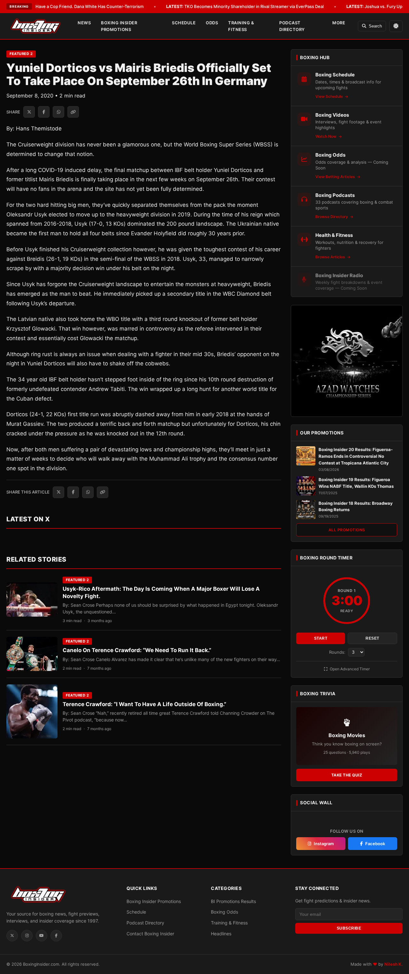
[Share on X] (29, 112)
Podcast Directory (292, 26)
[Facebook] (56, 935)
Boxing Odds (224, 912)
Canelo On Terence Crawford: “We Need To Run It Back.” (137, 650)
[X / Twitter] (12, 935)
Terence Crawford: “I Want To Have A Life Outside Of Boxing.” (144, 704)
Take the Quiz (346, 775)
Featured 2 (21, 53)
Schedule (184, 22)
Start (321, 638)
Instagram (324, 843)
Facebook (375, 843)
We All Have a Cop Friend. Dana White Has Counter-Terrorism (73, 6)
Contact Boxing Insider (150, 933)
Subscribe (349, 928)
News (84, 22)
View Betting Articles (335, 176)
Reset (372, 638)
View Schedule (329, 96)
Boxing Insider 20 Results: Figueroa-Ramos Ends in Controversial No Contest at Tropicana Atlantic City (356, 456)
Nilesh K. (393, 964)
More (338, 22)
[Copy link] (73, 112)
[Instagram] (27, 935)
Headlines (221, 933)
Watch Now (326, 136)
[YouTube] (41, 935)
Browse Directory (332, 216)
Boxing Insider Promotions (119, 26)
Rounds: (338, 652)
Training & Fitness (241, 26)
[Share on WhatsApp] (58, 112)
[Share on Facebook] (44, 112)
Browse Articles (330, 256)
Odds (212, 22)
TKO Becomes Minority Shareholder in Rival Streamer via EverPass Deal (245, 6)
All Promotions (346, 529)
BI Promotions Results (233, 901)
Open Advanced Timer (349, 668)
